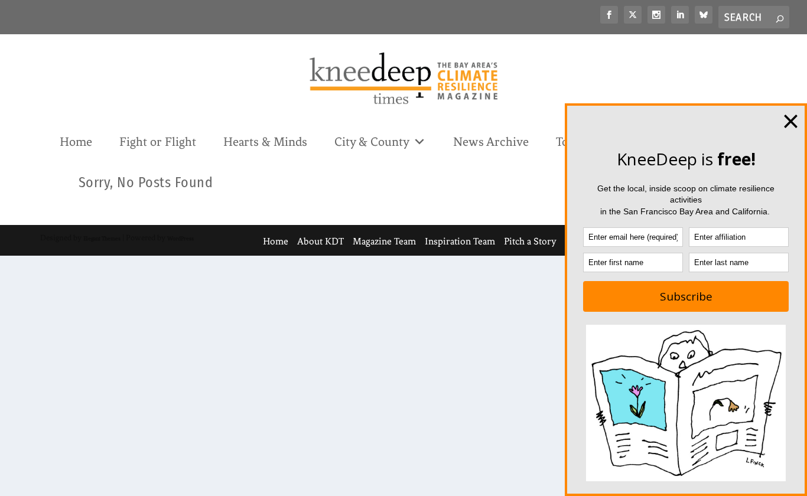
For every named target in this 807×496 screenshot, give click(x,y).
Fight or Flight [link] (157, 142)
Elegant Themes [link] (102, 238)
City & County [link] (371, 142)
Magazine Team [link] (384, 241)
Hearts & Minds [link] (265, 142)
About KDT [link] (320, 241)
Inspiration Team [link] (460, 241)
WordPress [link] (180, 238)
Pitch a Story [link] (530, 241)
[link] (609, 15)
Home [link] (76, 142)
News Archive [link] (491, 142)
